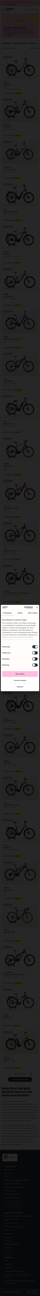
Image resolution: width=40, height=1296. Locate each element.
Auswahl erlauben (20, 680)
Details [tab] (20, 613)
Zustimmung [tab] (7, 613)
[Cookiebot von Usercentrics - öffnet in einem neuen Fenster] (25, 607)
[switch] (35, 652)
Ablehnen (20, 687)
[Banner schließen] (37, 607)
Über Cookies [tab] (32, 613)
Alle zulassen (20, 674)
